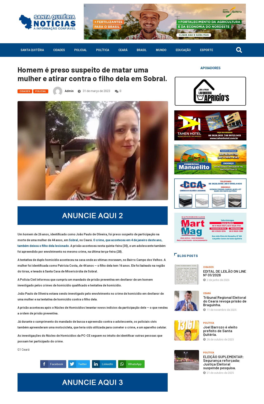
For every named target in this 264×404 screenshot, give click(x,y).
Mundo (161, 50)
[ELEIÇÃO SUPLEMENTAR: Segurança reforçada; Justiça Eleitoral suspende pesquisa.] (186, 360)
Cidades (59, 50)
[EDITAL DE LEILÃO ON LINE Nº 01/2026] (186, 274)
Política (102, 50)
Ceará (122, 50)
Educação (183, 50)
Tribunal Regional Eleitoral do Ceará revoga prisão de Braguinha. (224, 301)
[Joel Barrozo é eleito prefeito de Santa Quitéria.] (186, 330)
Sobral (73, 240)
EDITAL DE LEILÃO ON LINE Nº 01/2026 (224, 273)
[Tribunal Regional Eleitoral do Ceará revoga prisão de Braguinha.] (186, 301)
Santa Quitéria (32, 50)
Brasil (142, 50)
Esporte (206, 50)
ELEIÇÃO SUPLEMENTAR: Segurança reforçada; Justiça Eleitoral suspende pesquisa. (223, 362)
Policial (80, 50)
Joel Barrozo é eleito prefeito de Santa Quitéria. (220, 331)
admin (69, 91)
